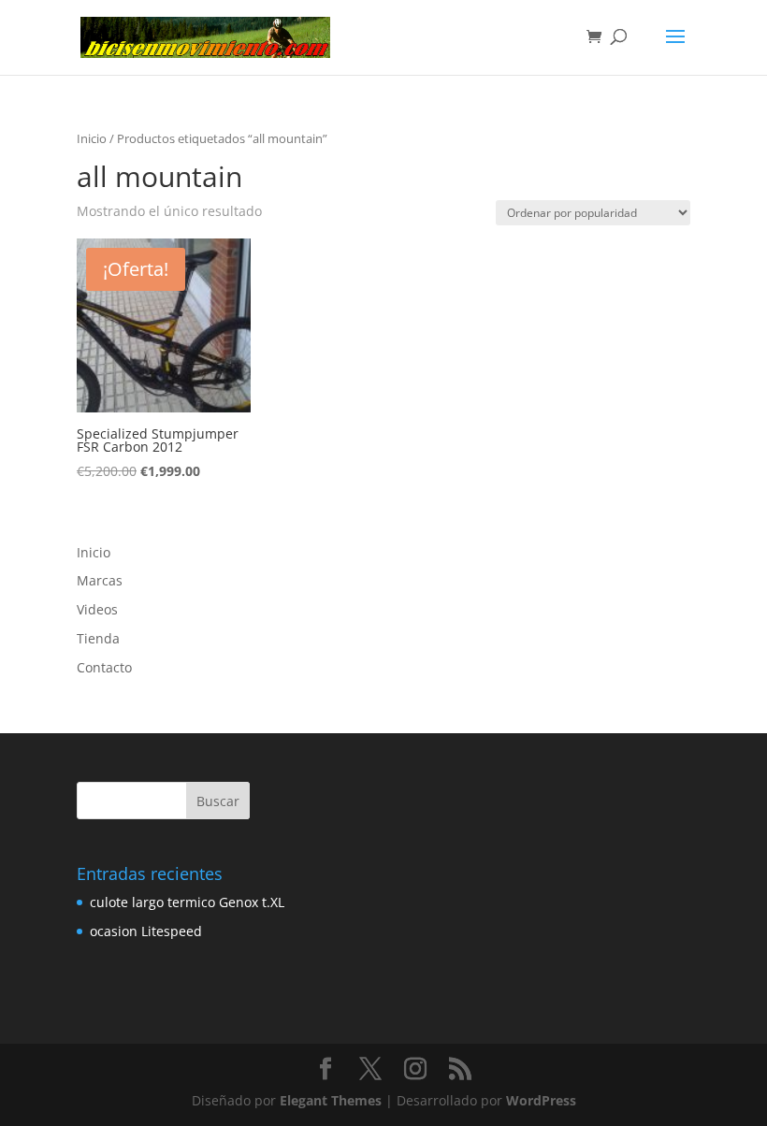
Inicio (92, 138)
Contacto (104, 667)
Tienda (98, 638)
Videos (97, 609)
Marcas (100, 580)
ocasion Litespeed (146, 931)
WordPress (541, 1100)
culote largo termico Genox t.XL (187, 902)
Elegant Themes (331, 1100)
